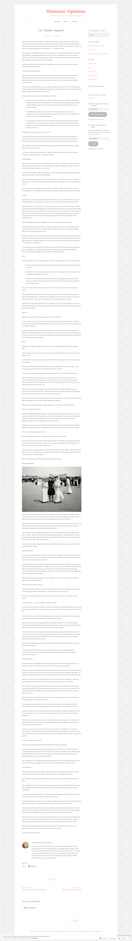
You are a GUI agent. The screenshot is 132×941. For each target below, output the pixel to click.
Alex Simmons (56, 36)
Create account (92, 63)
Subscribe (93, 143)
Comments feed (92, 75)
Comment (75, 921)
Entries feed (91, 71)
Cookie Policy (35, 938)
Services (57, 21)
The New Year (92, 49)
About (65, 21)
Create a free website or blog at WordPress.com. (48, 931)
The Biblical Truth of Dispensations (98, 54)
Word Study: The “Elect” (71, 889)
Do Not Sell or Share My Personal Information (84, 931)
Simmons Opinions (97, 86)
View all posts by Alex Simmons (47, 858)
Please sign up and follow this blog (100, 105)
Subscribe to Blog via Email (98, 126)
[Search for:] (99, 35)
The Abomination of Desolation (34, 889)
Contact (74, 21)
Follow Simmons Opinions (97, 114)
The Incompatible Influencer (96, 46)
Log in (89, 67)
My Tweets (91, 98)
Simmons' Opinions (66, 11)
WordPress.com (92, 79)
